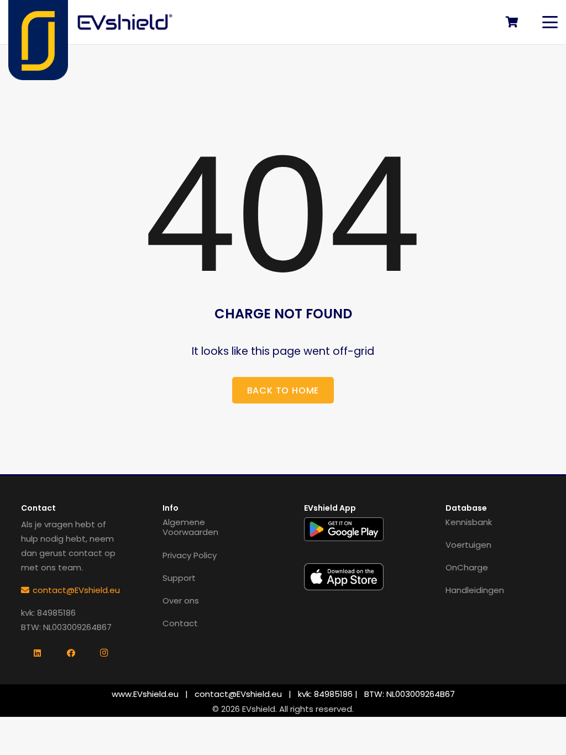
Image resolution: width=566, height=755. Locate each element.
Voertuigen (468, 544)
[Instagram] (103, 653)
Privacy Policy (190, 555)
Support (179, 578)
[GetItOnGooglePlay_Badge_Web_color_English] (344, 529)
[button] (550, 22)
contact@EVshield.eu (238, 694)
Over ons (181, 600)
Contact (180, 623)
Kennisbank (469, 522)
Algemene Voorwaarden (190, 527)
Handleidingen (475, 590)
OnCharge (467, 567)
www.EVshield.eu (145, 694)
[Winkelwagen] (512, 22)
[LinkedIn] (37, 653)
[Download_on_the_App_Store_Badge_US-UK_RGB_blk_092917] (344, 576)
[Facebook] (70, 653)
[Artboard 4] (126, 22)
